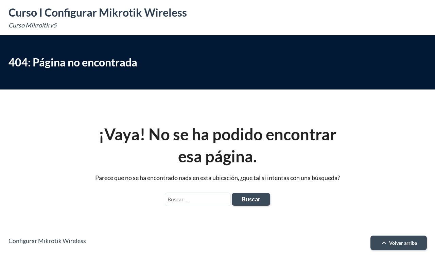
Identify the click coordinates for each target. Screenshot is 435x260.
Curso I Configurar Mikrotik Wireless (97, 12)
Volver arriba (402, 243)
